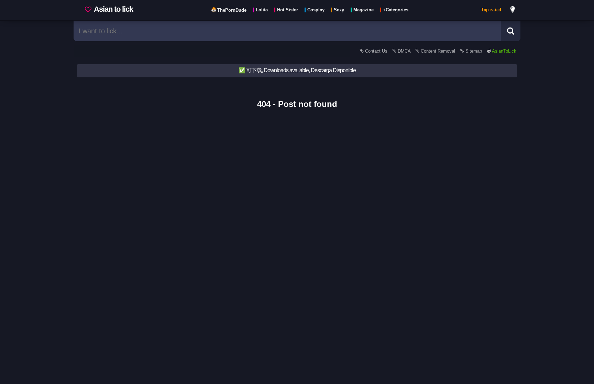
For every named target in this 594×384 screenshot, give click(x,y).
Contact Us (376, 51)
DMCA (404, 51)
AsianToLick (503, 51)
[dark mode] (512, 10)
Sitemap (473, 51)
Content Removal (437, 51)
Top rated (491, 9)
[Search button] (510, 31)
